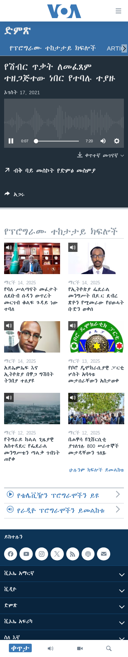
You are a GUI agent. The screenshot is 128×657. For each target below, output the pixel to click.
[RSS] (72, 553)
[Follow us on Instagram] (41, 553)
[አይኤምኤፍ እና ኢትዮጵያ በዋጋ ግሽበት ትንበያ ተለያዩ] (32, 337)
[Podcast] (88, 553)
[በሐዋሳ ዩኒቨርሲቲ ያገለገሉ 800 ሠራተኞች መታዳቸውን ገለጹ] (96, 408)
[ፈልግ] (109, 648)
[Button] (14, 195)
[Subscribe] (103, 553)
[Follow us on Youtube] (25, 553)
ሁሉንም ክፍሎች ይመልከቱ (96, 470)
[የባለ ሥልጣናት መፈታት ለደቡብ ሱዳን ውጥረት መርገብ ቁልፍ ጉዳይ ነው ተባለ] (32, 258)
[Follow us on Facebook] (10, 553)
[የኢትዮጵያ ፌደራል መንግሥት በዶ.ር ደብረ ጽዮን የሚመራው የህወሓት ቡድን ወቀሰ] (96, 258)
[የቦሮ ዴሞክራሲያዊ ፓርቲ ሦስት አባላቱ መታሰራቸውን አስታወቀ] (96, 337)
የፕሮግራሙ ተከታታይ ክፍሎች (53, 48)
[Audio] (50, 648)
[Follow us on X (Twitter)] (57, 553)
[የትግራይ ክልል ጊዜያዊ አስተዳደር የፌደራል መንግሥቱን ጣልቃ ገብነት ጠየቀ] (32, 408)
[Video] (80, 648)
